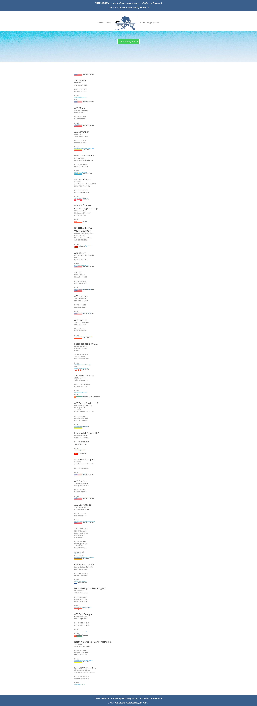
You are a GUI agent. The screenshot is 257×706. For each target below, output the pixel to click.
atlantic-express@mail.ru (81, 198)
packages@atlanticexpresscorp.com (84, 557)
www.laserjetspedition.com (81, 368)
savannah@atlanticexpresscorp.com (84, 148)
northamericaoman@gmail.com (83, 245)
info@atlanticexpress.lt (80, 172)
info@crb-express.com (80, 581)
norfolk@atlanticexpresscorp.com (83, 497)
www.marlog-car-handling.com (82, 607)
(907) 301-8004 (102, 3)
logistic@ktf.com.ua (79, 684)
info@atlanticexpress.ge (80, 392)
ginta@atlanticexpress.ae (81, 426)
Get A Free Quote (127, 41)
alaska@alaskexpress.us (80, 97)
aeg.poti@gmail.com (80, 634)
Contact (100, 23)
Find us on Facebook (152, 3)
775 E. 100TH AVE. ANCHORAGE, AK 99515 (128, 7)
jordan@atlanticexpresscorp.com (83, 660)
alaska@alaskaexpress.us (126, 3)
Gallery (108, 23)
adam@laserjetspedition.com (82, 364)
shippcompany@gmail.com (81, 265)
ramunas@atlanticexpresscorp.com (84, 289)
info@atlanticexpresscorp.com (82, 553)
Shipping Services (153, 23)
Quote (142, 23)
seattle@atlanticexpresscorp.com (83, 336)
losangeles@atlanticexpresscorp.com (84, 521)
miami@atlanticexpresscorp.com (83, 124)
